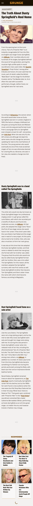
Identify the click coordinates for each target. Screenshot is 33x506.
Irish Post (7, 134)
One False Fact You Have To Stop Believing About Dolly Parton (23, 460)
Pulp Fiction (25, 396)
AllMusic (7, 57)
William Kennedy (8, 20)
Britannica (14, 115)
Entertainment (7, 9)
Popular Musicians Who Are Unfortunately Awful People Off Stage (24, 490)
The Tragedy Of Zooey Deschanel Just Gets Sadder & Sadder (8, 460)
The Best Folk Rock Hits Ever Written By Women (7, 488)
